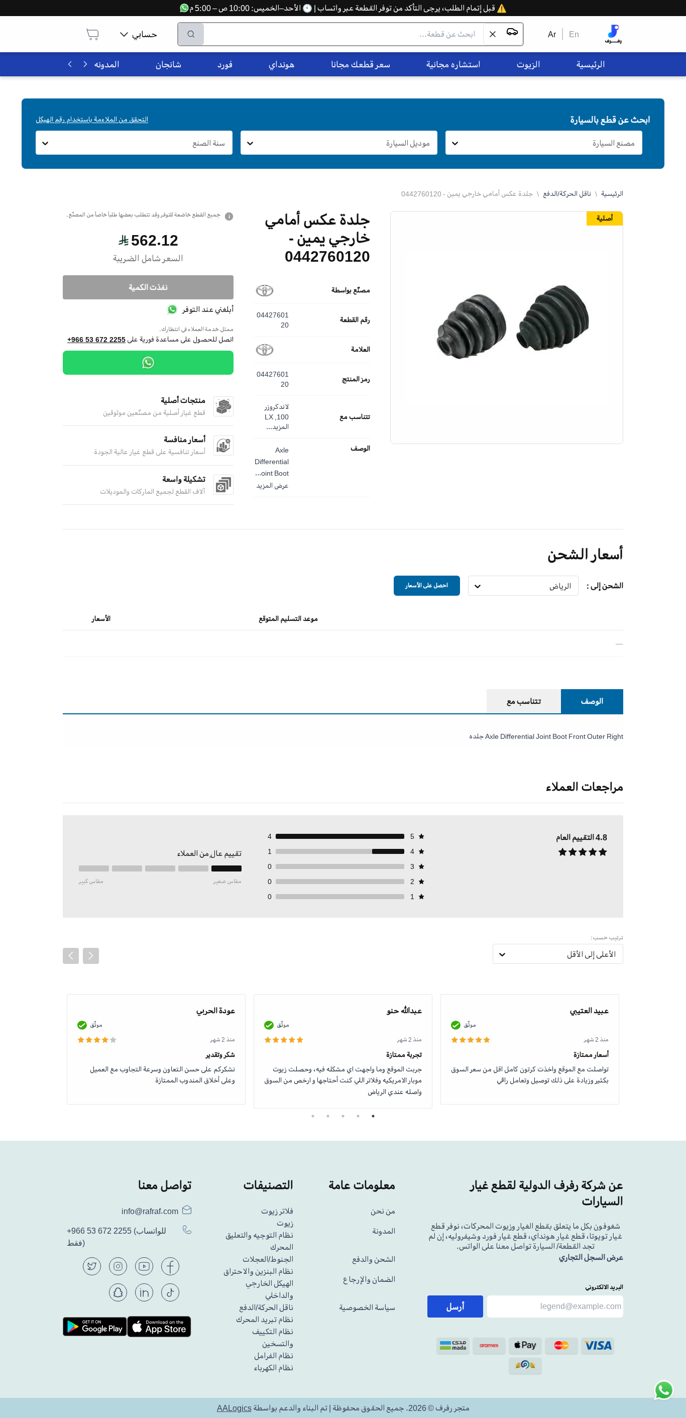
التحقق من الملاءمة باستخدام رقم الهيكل (92, 119)
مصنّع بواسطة (350, 290)
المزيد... (277, 426)
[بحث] (191, 34)
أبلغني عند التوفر (208, 309)
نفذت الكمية (148, 287)
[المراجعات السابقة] (71, 956)
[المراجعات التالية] (91, 956)
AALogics (234, 1408)
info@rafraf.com (150, 1211)
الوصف (360, 449)
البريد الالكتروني (604, 1287)
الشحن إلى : (605, 586)
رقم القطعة (355, 320)
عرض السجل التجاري (591, 1257)
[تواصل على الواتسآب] (664, 1396)
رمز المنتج (356, 379)
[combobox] (635, 143)
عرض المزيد (272, 485)
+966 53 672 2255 (96, 340)
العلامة (360, 350)
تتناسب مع (354, 417)
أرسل (455, 1306)
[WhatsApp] (148, 363)
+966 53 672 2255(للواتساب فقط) (116, 1237)
